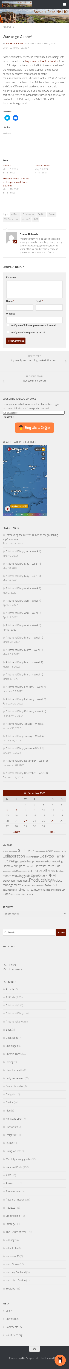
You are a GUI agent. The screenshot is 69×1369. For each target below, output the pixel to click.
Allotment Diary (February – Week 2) (26, 711)
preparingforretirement (15, 880)
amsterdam (40, 852)
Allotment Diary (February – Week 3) (26, 699)
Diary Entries (13, 1070)
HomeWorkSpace (14, 866)
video (7, 894)
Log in (9, 1310)
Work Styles (12, 1264)
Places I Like (12, 1183)
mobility (61, 871)
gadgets (21, 861)
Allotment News (15, 1021)
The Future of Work (16, 1232)
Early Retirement (15, 1078)
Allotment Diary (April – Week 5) (23, 588)
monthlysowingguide (16, 876)
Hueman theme (52, 1358)
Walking (10, 1240)
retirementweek (37, 885)
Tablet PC (7, 165)
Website (10, 313)
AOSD (49, 851)
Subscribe (9, 417)
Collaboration (28, 214)
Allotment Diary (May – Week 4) (23, 563)
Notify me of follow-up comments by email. (33, 325)
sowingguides (10, 889)
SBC (55, 885)
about (5, 851)
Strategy (10, 1223)
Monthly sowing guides (18, 1159)
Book (9, 1029)
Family (59, 856)
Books (57, 851)
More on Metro (42, 165)
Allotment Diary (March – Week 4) (24, 637)
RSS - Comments (12, 969)
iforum (29, 866)
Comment (11, 277)
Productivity (40, 880)
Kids (57, 866)
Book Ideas (12, 1037)
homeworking (55, 861)
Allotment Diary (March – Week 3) (24, 650)
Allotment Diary (14, 1013)
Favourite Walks (14, 1086)
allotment (13, 852)
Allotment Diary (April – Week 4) (23, 600)
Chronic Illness (14, 1054)
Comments (14, 1327)
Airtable (10, 989)
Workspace (27, 894)
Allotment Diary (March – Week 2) (24, 662)
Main (14, 871)
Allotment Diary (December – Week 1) (27, 773)
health (44, 861)
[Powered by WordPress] (22, 1358)
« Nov (16, 831)
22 (25, 820)
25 (52, 820)
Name (10, 301)
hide (8, 1110)
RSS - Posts (9, 965)
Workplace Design (16, 1280)
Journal (9, 1143)
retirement (25, 885)
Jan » (53, 831)
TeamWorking (37, 889)
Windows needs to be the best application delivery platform (16, 182)
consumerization (32, 857)
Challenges (12, 1045)
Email (39, 301)
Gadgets (10, 1094)
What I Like (12, 1248)
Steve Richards (14, 43)
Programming (13, 1191)
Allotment (11, 1005)
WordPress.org (14, 1335)
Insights (10, 1134)
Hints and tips (13, 1118)
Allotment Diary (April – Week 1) (23, 625)
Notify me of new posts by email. (27, 332)
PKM (36, 219)
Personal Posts (14, 1167)
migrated (52, 871)
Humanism (12, 1126)
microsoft (26, 219)
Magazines (7, 871)
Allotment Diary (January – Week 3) (25, 748)
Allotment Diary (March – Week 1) (24, 674)
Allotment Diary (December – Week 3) (27, 760)
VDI (63, 889)
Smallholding (13, 1215)
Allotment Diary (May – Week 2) (23, 576)
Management (21, 871)
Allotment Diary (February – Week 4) (26, 686)
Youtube (10, 1288)
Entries (12, 1318)
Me (29, 871)
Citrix (63, 851)
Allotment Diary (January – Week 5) (25, 723)
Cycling (9, 1062)
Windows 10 (12, 1256)
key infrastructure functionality (42, 61)
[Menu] (64, 4)
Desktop (41, 214)
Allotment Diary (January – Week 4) (25, 736)
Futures (51, 214)
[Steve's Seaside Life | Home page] (22, 4)
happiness (34, 861)
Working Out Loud (16, 1272)
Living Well (12, 1151)
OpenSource (39, 876)
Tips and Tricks (53, 889)
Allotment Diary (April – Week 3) (23, 613)
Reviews (49, 885)
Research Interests (16, 1199)
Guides (9, 1102)
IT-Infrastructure (11, 219)
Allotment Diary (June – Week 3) (23, 551)
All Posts (8, 26)
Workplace (15, 894)
